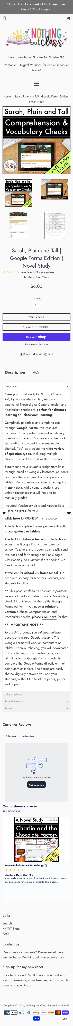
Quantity (36, 298)
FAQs (35, 372)
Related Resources (14, 701)
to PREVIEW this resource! (31, 518)
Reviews (9, 708)
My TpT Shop (11, 928)
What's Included (13, 694)
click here (49, 617)
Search (7, 923)
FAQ (6, 933)
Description (15, 372)
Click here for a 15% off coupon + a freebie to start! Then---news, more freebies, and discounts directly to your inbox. (35, 980)
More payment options (36, 344)
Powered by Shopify (59, 1005)
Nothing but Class (36, 1005)
